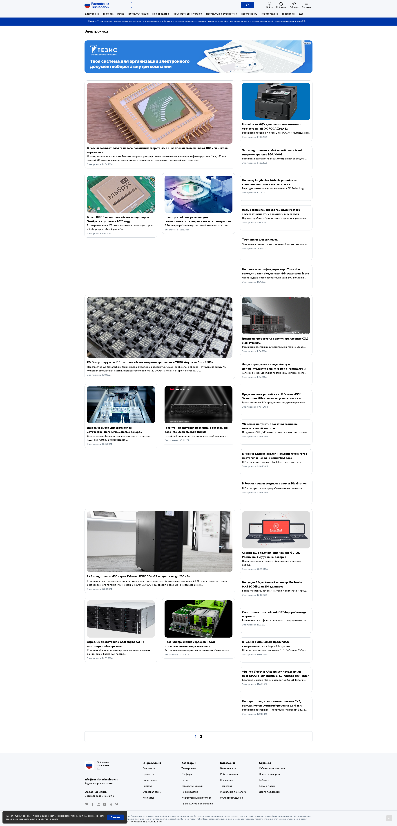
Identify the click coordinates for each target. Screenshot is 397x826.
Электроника (92, 13)
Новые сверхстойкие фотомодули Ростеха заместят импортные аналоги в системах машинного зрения (271, 214)
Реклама (306, 43)
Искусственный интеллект (187, 13)
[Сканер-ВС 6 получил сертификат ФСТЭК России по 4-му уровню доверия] (276, 529)
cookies (27, 815)
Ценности (148, 774)
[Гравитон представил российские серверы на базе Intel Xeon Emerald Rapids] (198, 404)
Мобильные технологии (233, 792)
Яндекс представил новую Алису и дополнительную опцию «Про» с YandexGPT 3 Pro (274, 369)
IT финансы (288, 13)
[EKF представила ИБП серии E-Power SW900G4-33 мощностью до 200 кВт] (159, 541)
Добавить (281, 7)
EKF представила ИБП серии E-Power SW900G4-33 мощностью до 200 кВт (138, 576)
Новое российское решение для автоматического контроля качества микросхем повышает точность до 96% (198, 221)
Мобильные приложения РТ (103, 765)
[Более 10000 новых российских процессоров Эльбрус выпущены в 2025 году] (121, 194)
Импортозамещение (231, 797)
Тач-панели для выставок (260, 239)
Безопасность (249, 13)
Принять (115, 817)
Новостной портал (269, 774)
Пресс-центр (150, 780)
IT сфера (108, 13)
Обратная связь (96, 792)
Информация (152, 763)
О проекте (149, 768)
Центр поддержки (269, 792)
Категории (188, 763)
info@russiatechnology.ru (101, 779)
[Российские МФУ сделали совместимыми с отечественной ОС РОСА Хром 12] (276, 101)
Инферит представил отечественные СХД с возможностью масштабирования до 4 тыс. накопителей (272, 705)
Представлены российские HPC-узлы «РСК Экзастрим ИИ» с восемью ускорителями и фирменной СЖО (271, 398)
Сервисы (306, 7)
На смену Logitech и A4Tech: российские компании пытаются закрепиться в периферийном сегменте (269, 184)
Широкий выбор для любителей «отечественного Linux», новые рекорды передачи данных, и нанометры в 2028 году (117, 432)
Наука (120, 13)
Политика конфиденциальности (145, 821)
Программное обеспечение (222, 13)
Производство (160, 13)
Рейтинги (294, 7)
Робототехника (269, 13)
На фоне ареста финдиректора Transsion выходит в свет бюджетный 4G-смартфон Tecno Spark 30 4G (275, 273)
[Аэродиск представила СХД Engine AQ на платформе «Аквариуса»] (121, 619)
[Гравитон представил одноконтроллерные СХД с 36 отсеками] (276, 315)
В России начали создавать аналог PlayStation (274, 483)
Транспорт (226, 786)
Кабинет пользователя (272, 768)
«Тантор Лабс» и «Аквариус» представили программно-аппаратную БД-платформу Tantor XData (275, 676)
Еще (301, 13)
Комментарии (267, 786)
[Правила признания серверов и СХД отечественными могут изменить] (198, 619)
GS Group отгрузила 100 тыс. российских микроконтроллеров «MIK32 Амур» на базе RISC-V (150, 362)
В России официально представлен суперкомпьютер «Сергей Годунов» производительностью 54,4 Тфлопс (266, 646)
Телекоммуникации (138, 13)
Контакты (148, 797)
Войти (269, 7)
